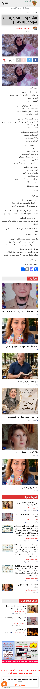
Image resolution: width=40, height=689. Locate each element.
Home (36, 12)
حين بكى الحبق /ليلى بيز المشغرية (23, 417)
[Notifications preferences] (4, 684)
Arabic (6, 687)
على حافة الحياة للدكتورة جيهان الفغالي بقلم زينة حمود (27, 503)
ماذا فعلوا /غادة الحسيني (26, 452)
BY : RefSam (20, 685)
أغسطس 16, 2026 (32, 420)
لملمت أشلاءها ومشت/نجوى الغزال (22, 346)
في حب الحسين (21, 629)
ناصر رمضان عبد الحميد (23, 28)
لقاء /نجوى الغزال (30, 487)
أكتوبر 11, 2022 (29, 31)
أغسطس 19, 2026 (32, 314)
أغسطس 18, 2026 (32, 349)
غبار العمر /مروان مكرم (28, 382)
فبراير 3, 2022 (7, 632)
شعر (27, 12)
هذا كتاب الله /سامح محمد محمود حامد (20, 311)
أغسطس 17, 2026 (32, 385)
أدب (32, 12)
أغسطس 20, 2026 (32, 510)
